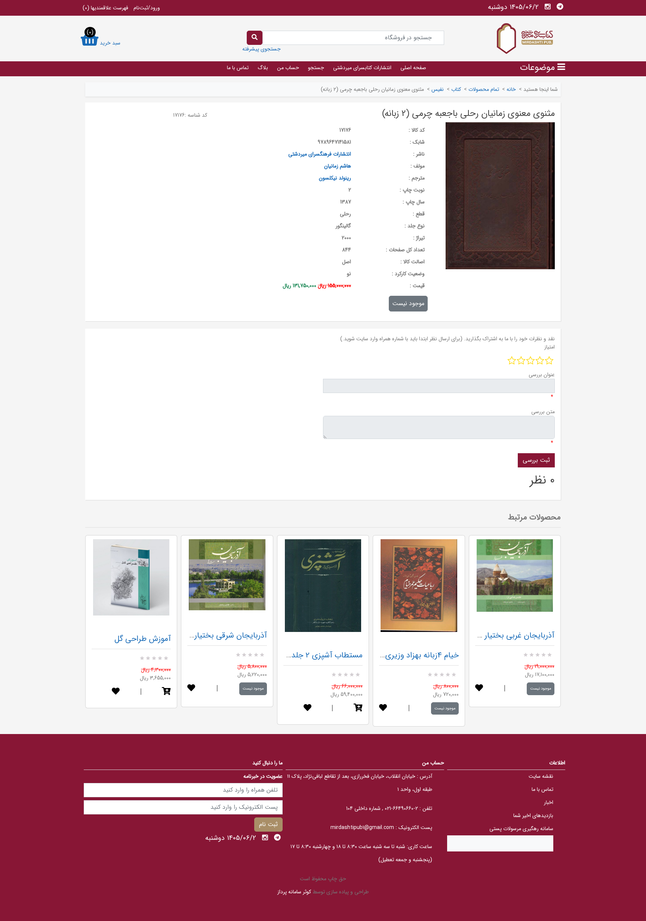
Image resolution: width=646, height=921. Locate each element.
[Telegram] (560, 6)
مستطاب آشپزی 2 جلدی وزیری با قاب (302, 655)
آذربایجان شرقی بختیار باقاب (221, 635)
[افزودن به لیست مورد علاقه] (116, 692)
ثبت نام (268, 824)
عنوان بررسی (542, 375)
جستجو (316, 68)
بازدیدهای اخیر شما (533, 815)
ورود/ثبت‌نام (146, 8)
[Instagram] (548, 6)
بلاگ (263, 68)
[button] (166, 692)
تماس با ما (238, 68)
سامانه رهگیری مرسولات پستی (521, 829)
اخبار (548, 802)
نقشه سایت (541, 776)
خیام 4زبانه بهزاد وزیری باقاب (412, 655)
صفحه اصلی (413, 68)
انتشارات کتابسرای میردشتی (362, 68)
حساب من (288, 68)
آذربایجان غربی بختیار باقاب (509, 635)
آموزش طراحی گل (142, 639)
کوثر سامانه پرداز (294, 892)
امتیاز (549, 347)
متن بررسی (543, 412)
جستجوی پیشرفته (261, 49)
